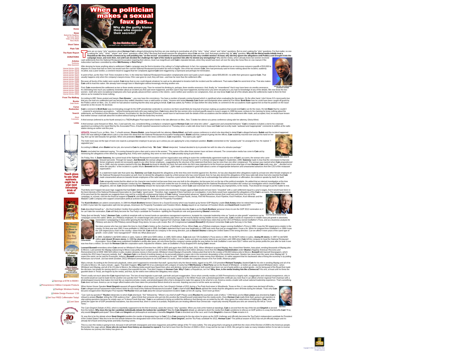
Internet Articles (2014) (71, 70)
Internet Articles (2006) (71, 85)
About (77, 117)
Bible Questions (73, 65)
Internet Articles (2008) (71, 81)
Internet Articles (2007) (71, 83)
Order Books (74, 103)
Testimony (75, 63)
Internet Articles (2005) (71, 87)
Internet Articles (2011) (71, 76)
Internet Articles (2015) (71, 68)
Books (76, 101)
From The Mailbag (70, 98)
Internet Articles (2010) (71, 77)
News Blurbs (74, 41)
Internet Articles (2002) (71, 92)
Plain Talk (74, 49)
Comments (75, 119)
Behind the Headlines (71, 35)
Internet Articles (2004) (71, 88)
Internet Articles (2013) (71, 72)
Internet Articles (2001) (71, 94)
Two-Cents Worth (73, 37)
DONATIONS (73, 57)
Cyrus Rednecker (74, 108)
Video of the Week (72, 39)
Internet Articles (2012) (71, 74)
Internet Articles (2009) (71, 79)
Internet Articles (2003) (71, 90)
